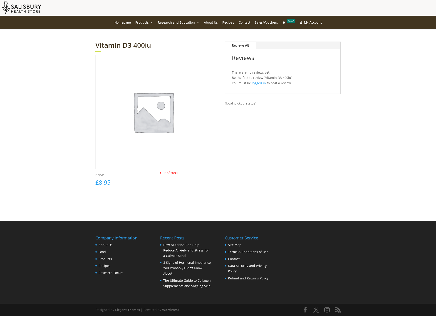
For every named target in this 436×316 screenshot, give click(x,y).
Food (102, 252)
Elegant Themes (127, 310)
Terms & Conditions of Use (248, 252)
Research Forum (111, 273)
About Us (211, 22)
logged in (259, 83)
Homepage (122, 22)
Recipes (228, 22)
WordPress (170, 310)
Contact (244, 22)
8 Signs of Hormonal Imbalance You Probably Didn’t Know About (187, 268)
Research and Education (176, 22)
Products (142, 22)
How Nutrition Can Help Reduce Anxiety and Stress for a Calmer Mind (186, 250)
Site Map (234, 245)
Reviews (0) (240, 45)
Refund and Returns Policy (248, 278)
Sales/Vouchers (266, 22)
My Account (313, 22)
